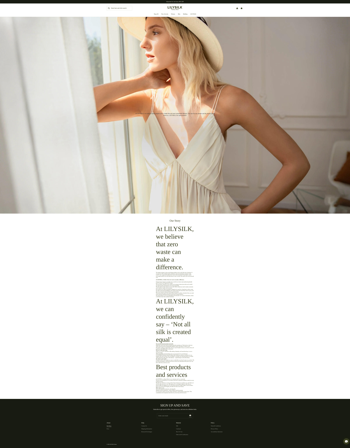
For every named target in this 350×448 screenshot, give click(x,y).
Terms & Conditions (216, 426)
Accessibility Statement (216, 431)
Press (108, 429)
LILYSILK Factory (113, 444)
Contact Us (144, 426)
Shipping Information (146, 429)
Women (173, 14)
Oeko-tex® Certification (182, 434)
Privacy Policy (214, 429)
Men (179, 14)
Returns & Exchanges (146, 431)
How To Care (179, 431)
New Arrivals (164, 14)
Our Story (109, 426)
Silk (177, 426)
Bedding (185, 14)
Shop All (156, 14)
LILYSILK (193, 14)
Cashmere (178, 429)
